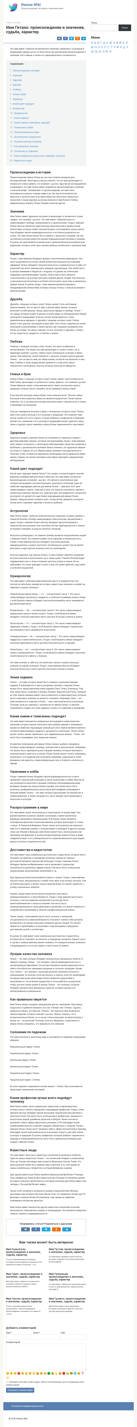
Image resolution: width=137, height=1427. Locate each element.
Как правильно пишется (26, 146)
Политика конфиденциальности (27, 1406)
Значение (17, 75)
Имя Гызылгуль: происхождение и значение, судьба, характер (23, 1252)
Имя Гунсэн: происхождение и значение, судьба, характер (24, 1300)
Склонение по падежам (26, 151)
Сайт (63, 1332)
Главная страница (13, 23)
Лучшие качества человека (28, 141)
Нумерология (20, 113)
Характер (17, 80)
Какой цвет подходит (23, 103)
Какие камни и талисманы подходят (32, 122)
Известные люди (23, 160)
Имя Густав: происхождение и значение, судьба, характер (67, 1250)
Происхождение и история (26, 70)
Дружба (17, 85)
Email (36, 1332)
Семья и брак (19, 94)
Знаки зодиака (21, 118)
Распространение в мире (26, 132)
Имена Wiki (31, 4)
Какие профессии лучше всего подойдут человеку (39, 156)
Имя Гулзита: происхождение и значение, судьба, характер (67, 1300)
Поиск (94, 23)
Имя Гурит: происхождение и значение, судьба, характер (24, 1275)
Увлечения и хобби (23, 127)
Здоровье (18, 99)
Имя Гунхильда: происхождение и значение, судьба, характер (66, 1276)
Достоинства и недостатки (27, 137)
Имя (9, 1332)
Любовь (17, 89)
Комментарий (13, 1342)
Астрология (18, 108)
